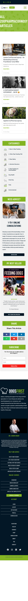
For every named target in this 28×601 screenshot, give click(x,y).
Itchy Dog (11, 180)
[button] (25, 7)
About (14, 538)
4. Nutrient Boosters (14, 164)
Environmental (12, 190)
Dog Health (11, 175)
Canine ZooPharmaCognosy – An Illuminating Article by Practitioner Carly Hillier (13, 59)
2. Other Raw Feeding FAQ (15, 154)
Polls (10, 185)
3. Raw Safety (12, 159)
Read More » (6, 69)
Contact (14, 544)
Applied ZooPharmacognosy (12, 121)
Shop (14, 532)
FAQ (14, 541)
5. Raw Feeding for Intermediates (13, 169)
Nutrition (14, 523)
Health (14, 526)
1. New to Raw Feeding (15, 149)
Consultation (14, 535)
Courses (14, 529)
